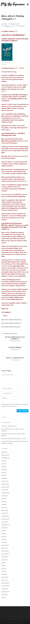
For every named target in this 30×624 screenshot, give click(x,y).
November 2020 (5, 586)
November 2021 (5, 554)
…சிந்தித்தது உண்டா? (9, 26)
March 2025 (4, 469)
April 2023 (4, 504)
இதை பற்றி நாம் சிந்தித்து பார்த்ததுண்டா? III (12, 319)
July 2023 (4, 498)
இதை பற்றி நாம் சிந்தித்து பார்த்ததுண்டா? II (12, 323)
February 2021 (5, 577)
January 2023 (5, 513)
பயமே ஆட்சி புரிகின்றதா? (15, 347)
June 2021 (4, 565)
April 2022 (4, 539)
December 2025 (5, 455)
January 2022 (5, 548)
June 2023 (4, 501)
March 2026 (4, 452)
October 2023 (5, 490)
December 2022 (5, 516)
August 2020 (4, 594)
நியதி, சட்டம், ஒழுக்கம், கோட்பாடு (15, 358)
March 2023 (4, 507)
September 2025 (5, 458)
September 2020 (5, 591)
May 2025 (4, 463)
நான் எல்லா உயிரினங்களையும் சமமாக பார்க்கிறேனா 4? (15, 338)
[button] (27, 4)
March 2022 (4, 542)
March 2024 (4, 478)
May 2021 (4, 568)
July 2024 (4, 472)
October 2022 (5, 522)
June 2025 (4, 461)
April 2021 (4, 571)
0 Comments (21, 26)
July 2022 (4, 530)
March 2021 (4, 574)
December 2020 (5, 583)
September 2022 (5, 525)
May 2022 (4, 536)
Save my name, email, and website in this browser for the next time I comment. (15, 405)
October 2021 (5, 556)
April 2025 (4, 466)
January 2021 (5, 580)
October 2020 (5, 589)
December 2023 (5, 484)
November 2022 (5, 519)
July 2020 (4, 597)
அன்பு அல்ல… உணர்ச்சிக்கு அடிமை (9, 426)
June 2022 (4, 533)
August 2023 (4, 495)
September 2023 (5, 493)
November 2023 (5, 487)
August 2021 (4, 559)
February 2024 (5, 481)
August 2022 (4, 527)
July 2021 (4, 562)
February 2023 (5, 510)
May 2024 (4, 475)
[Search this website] (15, 417)
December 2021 (5, 551)
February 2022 (5, 545)
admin (5, 24)
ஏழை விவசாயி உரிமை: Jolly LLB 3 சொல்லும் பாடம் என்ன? (14, 438)
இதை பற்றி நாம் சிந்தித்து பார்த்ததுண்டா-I (11, 326)
